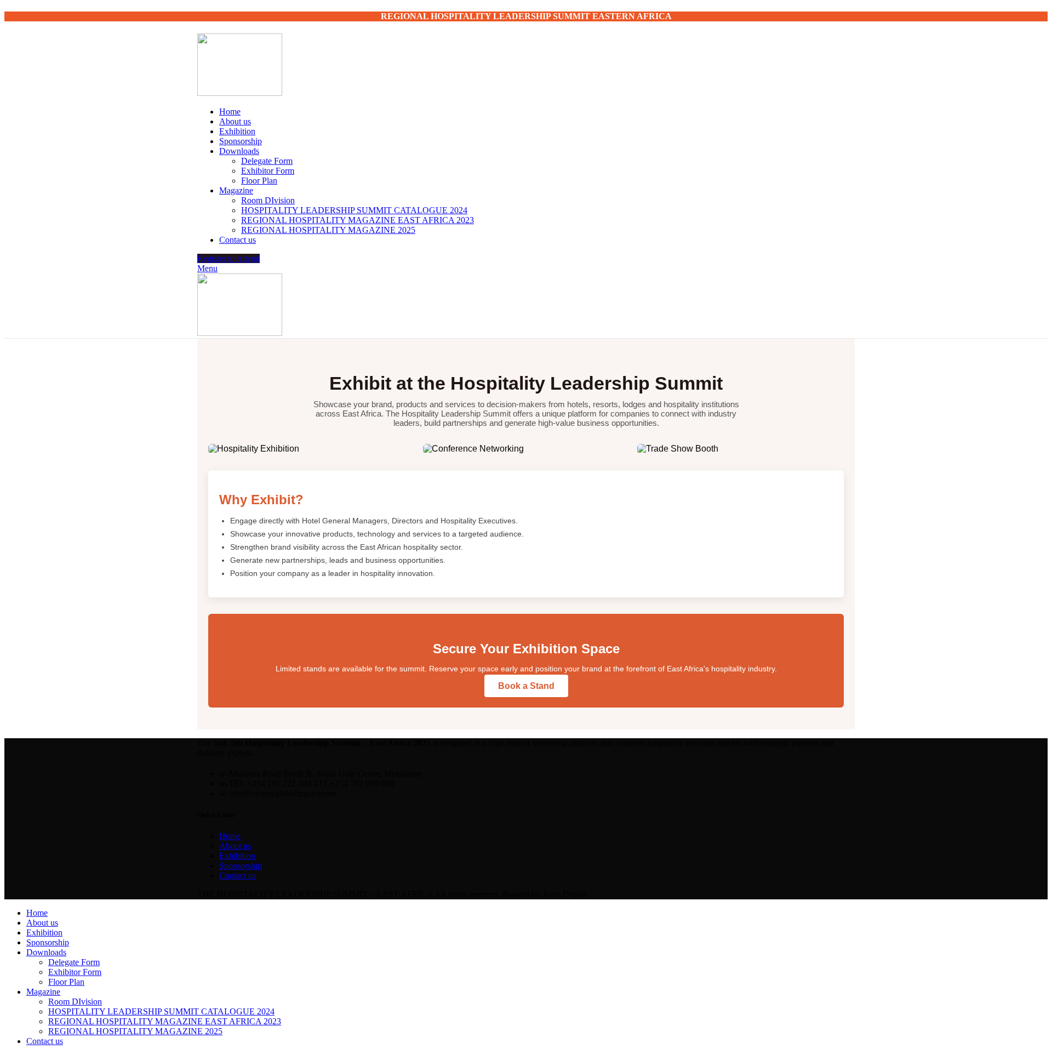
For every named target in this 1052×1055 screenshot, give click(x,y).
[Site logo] (239, 93)
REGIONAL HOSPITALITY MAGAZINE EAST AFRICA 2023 (357, 220)
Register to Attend (228, 258)
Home (230, 836)
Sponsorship (240, 865)
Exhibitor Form (267, 170)
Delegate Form (267, 161)
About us (235, 846)
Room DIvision (268, 200)
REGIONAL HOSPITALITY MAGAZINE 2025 (328, 230)
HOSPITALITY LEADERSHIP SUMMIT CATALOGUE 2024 (354, 210)
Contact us (237, 875)
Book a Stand (526, 686)
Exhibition (237, 855)
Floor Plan (259, 180)
